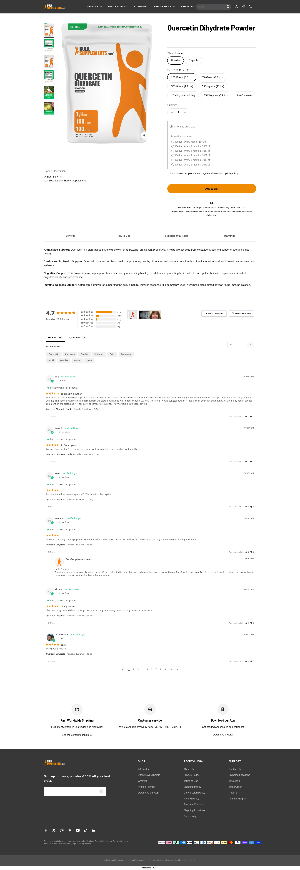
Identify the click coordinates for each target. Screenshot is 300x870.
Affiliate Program (238, 798)
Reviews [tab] (52, 337)
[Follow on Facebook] (46, 830)
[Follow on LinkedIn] (94, 830)
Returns (233, 792)
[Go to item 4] (49, 109)
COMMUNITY (141, 6)
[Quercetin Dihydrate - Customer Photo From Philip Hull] (133, 315)
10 (170, 669)
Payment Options (193, 804)
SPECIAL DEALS (163, 6)
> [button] (177, 669)
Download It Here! (223, 734)
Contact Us (235, 769)
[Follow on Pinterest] (70, 830)
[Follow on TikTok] (86, 830)
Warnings (229, 235)
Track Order (235, 787)
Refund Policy (191, 798)
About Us (189, 769)
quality (84, 354)
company (126, 354)
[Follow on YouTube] (78, 830)
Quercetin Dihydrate (55, 499)
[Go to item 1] (49, 30)
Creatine (143, 781)
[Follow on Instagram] (62, 830)
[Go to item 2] (49, 46)
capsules (70, 354)
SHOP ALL (92, 6)
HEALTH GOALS (116, 6)
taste (89, 360)
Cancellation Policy (194, 792)
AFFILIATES (187, 6)
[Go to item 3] (49, 93)
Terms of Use (191, 781)
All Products (144, 769)
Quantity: (172, 105)
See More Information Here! (77, 735)
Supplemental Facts (176, 235)
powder (64, 360)
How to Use (123, 235)
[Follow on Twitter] (54, 830)
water (77, 360)
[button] (247, 416)
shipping (99, 354)
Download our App (148, 792)
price (112, 354)
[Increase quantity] (184, 112)
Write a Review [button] (243, 313)
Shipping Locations (194, 810)
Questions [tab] (74, 337)
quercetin (54, 354)
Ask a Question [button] (215, 313)
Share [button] (52, 416)
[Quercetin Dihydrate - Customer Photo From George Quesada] (144, 315)
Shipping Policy (192, 787)
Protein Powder (146, 787)
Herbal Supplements (75, 180)
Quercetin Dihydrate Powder (59, 409)
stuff (51, 360)
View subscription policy (224, 173)
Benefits (70, 235)
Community (190, 816)
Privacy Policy (191, 775)
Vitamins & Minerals (149, 775)
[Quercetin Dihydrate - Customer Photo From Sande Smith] (155, 315)
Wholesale (234, 781)
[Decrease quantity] (172, 112)
